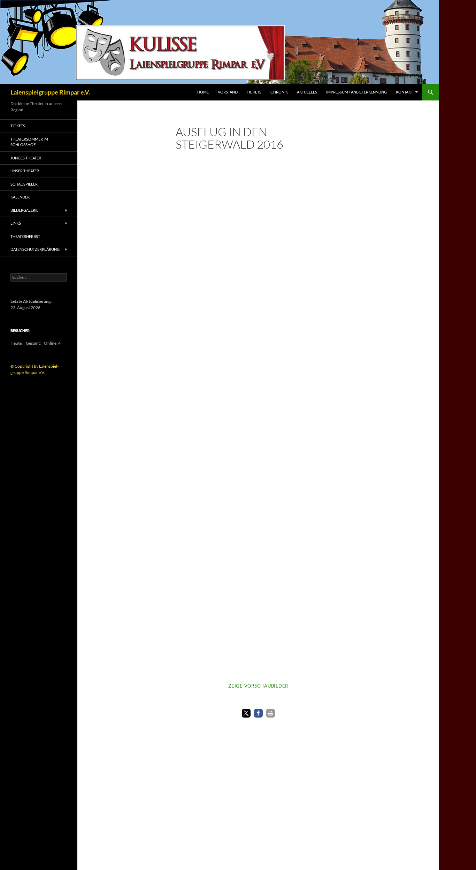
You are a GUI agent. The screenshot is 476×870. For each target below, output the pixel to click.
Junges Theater (25, 158)
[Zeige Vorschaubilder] (258, 686)
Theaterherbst (25, 236)
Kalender (20, 197)
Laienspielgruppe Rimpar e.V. (50, 92)
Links (15, 223)
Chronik (279, 92)
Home (203, 92)
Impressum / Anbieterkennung (356, 92)
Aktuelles (307, 92)
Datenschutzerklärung (35, 249)
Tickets (254, 92)
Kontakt (404, 92)
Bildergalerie (24, 210)
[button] (246, 713)
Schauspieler (24, 184)
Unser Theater (24, 170)
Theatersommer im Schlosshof (29, 142)
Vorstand (228, 92)
